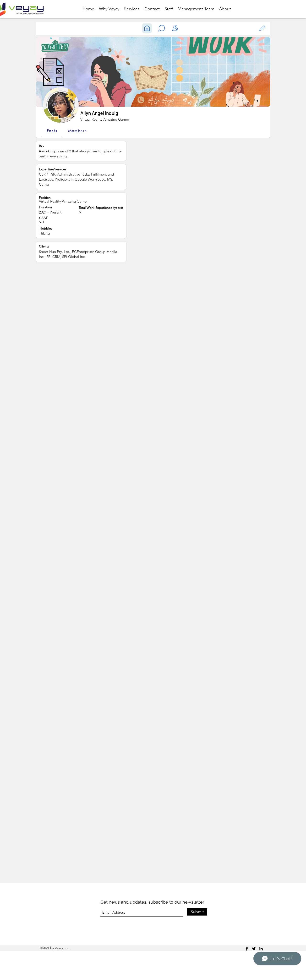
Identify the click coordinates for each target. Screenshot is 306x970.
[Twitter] (253, 948)
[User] (262, 28)
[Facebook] (246, 948)
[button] (161, 28)
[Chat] (147, 28)
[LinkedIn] (261, 948)
